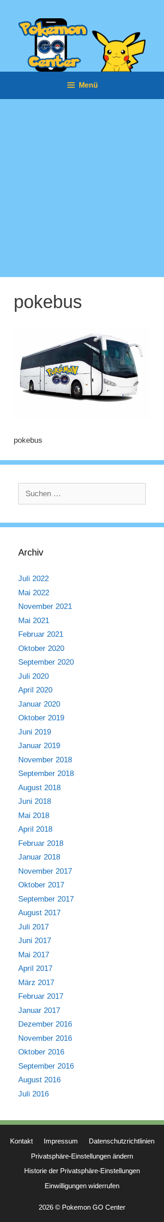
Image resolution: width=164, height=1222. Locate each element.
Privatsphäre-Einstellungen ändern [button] (82, 1156)
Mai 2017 (33, 954)
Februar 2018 (40, 843)
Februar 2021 (40, 634)
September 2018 (46, 773)
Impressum (61, 1141)
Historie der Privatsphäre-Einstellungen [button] (82, 1171)
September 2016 (46, 1066)
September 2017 (46, 899)
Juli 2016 (33, 1094)
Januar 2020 (39, 704)
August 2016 (39, 1079)
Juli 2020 (33, 676)
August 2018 (39, 787)
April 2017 (35, 968)
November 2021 (45, 606)
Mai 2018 (33, 815)
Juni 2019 (34, 732)
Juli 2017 (33, 927)
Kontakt (21, 1141)
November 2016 (45, 1038)
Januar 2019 (39, 745)
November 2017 (45, 871)
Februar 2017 (40, 996)
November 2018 (45, 759)
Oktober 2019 (41, 717)
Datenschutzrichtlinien (121, 1141)
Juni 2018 (34, 801)
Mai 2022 (33, 592)
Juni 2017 (34, 940)
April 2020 (35, 690)
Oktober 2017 (41, 885)
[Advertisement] (82, 186)
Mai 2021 (33, 620)
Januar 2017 (39, 1010)
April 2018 (35, 829)
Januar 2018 (39, 857)
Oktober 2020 (41, 648)
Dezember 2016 (45, 1024)
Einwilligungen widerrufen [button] (82, 1186)
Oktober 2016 (41, 1052)
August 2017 (39, 912)
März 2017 (36, 982)
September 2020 (46, 662)
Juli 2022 (33, 578)
